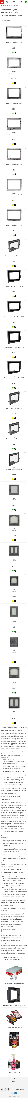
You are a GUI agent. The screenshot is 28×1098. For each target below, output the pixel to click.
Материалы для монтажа (10, 5)
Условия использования (19, 1089)
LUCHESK (17, 1096)
